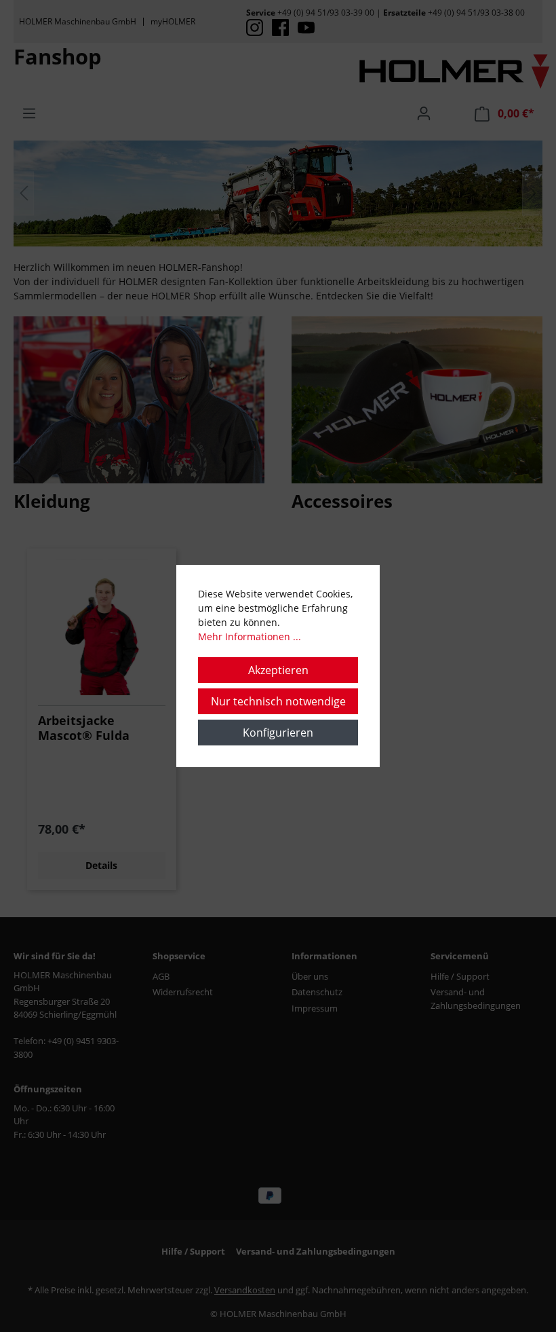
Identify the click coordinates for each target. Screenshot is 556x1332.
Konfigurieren (278, 732)
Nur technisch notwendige (278, 701)
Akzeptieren (278, 670)
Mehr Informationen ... (249, 636)
